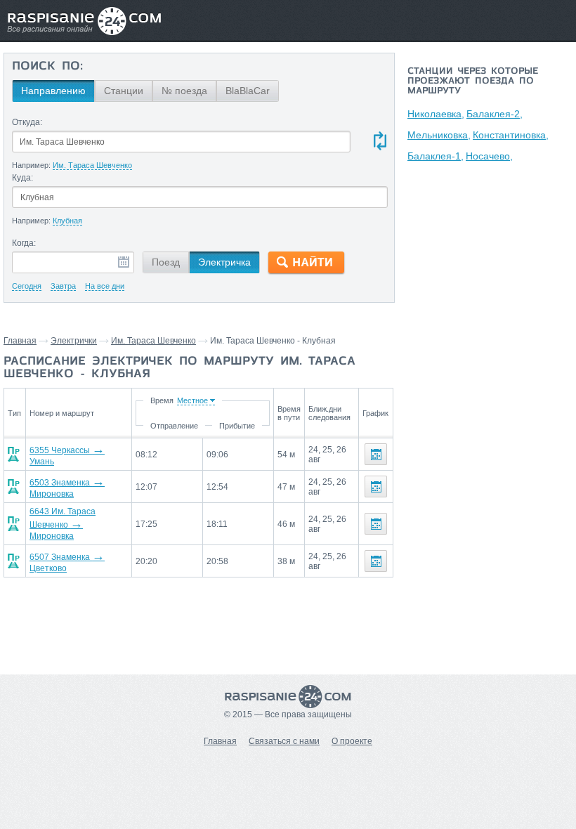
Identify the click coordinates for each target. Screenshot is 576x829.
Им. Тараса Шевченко (153, 341)
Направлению (53, 90)
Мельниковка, (439, 135)
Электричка (224, 262)
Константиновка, (511, 135)
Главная (20, 341)
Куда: (22, 178)
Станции (123, 90)
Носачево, (489, 156)
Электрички (74, 341)
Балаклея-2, (494, 113)
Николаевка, (435, 113)
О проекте (352, 741)
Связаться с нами (284, 741)
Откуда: (27, 122)
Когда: (24, 243)
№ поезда (184, 90)
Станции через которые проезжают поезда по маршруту (472, 81)
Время (162, 400)
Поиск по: (47, 66)
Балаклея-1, (435, 156)
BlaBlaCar (247, 90)
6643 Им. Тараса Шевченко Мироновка (63, 524)
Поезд (166, 262)
